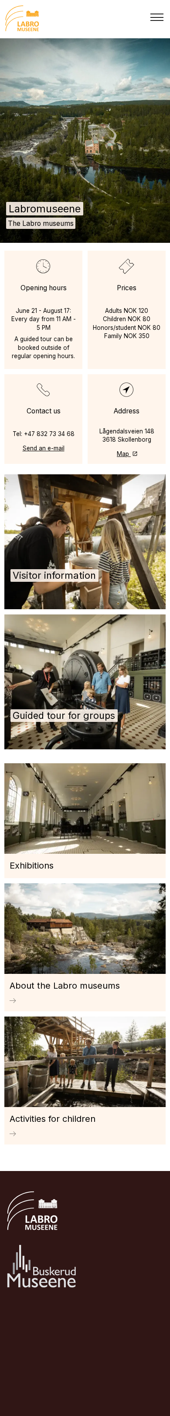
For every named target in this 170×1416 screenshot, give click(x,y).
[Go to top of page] (159, 1395)
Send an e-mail (44, 448)
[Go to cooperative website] (41, 1267)
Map (124, 453)
